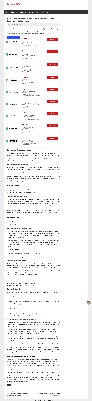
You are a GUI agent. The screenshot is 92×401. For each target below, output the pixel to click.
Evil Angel (25, 112)
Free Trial (52, 51)
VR (47, 12)
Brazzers (24, 64)
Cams (37, 12)
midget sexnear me (12, 205)
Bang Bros (25, 77)
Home (7, 12)
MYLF (23, 138)
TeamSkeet (25, 101)
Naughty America (27, 89)
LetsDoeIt (24, 50)
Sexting (31, 12)
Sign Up (52, 39)
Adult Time (25, 38)
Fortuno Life (13, 4)
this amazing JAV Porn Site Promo (20, 158)
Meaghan (19, 24)
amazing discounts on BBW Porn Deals (17, 365)
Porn (42, 12)
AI (51, 12)
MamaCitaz (25, 124)
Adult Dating (23, 12)
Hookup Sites (14, 12)
